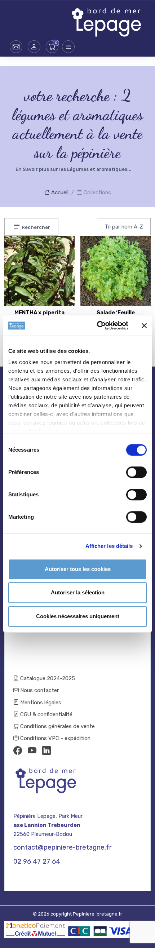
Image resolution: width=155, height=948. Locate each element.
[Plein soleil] (55, 266)
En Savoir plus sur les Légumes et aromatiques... (73, 169)
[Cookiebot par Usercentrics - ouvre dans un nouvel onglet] (97, 325)
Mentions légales (40, 702)
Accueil (59, 192)
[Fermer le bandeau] (144, 325)
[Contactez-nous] (16, 46)
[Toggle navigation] (68, 46)
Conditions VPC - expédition (54, 738)
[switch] (136, 472)
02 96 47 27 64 (36, 861)
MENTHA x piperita (39, 312)
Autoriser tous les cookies (78, 569)
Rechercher (35, 227)
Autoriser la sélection (78, 592)
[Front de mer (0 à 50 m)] (55, 248)
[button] (34, 46)
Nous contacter (39, 690)
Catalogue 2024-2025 (47, 678)
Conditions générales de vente (57, 726)
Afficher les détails (109, 546)
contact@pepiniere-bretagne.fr (62, 847)
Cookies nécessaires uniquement (77, 616)
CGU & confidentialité (45, 714)
